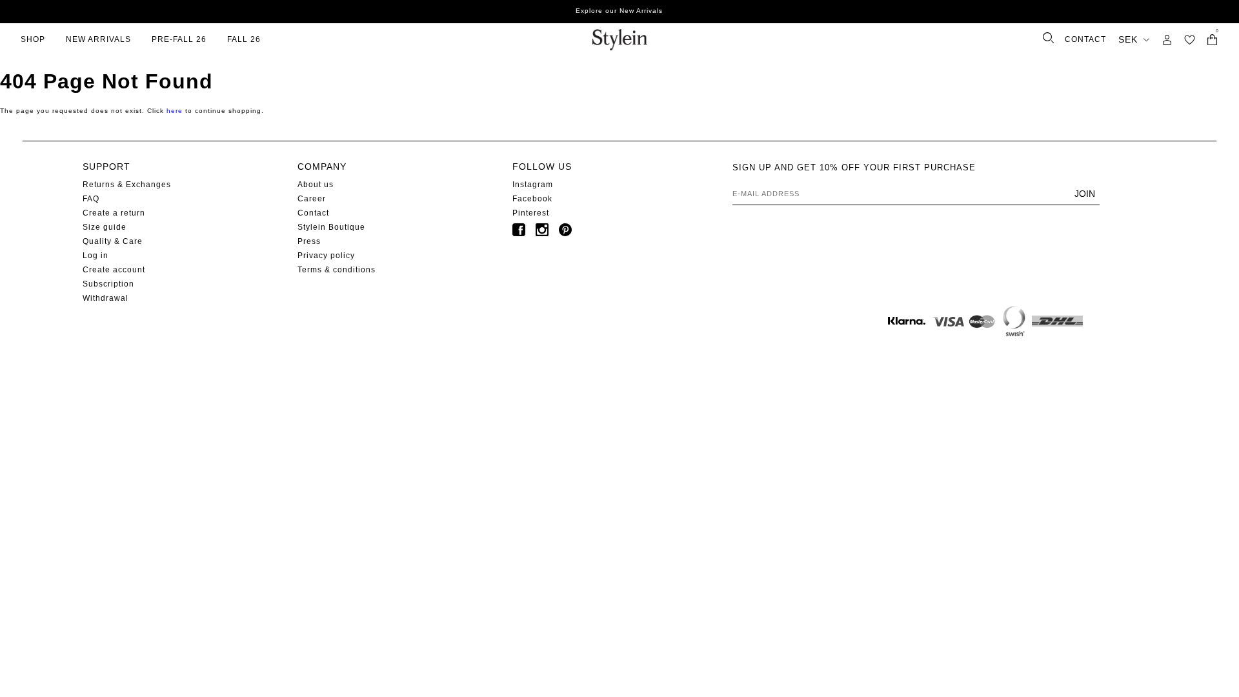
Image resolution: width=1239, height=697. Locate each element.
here (174, 110)
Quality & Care (113, 241)
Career (311, 198)
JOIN (1084, 193)
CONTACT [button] (1085, 39)
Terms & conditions (336, 269)
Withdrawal (105, 298)
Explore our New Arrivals (619, 10)
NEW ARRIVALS (98, 39)
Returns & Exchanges (127, 184)
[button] (1190, 40)
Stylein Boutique (331, 227)
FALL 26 (244, 39)
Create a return (114, 212)
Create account (114, 269)
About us (315, 184)
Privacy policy (326, 255)
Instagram (532, 184)
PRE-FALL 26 (179, 39)
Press (309, 241)
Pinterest (530, 212)
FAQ (91, 198)
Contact (313, 212)
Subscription (108, 283)
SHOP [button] (33, 39)
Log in (95, 255)
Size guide (104, 227)
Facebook (532, 198)
